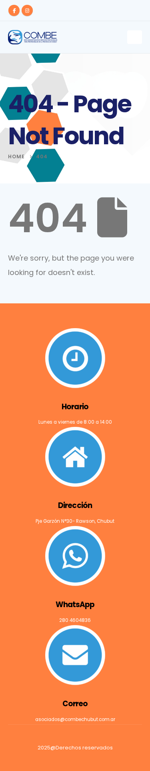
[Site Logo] (32, 37)
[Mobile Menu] (134, 37)
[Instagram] (27, 10)
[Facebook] (14, 10)
